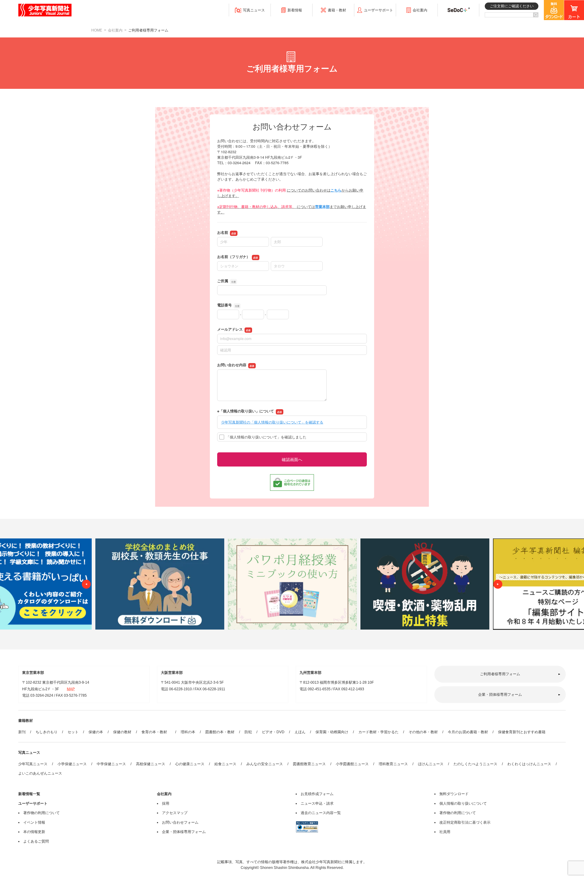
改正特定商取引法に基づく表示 (464, 822)
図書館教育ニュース (309, 764)
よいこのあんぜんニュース (40, 773)
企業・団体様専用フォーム (500, 694)
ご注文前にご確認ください (512, 6)
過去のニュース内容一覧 (321, 813)
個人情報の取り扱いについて (463, 803)
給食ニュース (225, 764)
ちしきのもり (46, 732)
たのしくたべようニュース (475, 764)
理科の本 (188, 732)
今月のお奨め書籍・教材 (468, 732)
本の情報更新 (34, 832)
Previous (86, 584)
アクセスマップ (175, 813)
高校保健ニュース (150, 764)
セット (73, 732)
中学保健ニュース (111, 764)
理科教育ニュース (393, 764)
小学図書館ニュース (352, 764)
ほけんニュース (430, 764)
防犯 (248, 732)
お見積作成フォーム (317, 794)
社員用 (444, 832)
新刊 (22, 732)
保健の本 (96, 732)
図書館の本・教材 (220, 732)
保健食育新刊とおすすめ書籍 (521, 732)
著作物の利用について (41, 813)
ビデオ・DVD (273, 732)
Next (497, 584)
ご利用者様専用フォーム (500, 674)
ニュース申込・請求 (317, 803)
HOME (96, 30)
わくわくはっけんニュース (529, 764)
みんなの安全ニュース (264, 764)
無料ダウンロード (454, 794)
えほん (300, 732)
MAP (71, 689)
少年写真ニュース (32, 764)
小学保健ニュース (72, 764)
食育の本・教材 (156, 732)
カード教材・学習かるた (378, 732)
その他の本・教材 (423, 732)
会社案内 (115, 30)
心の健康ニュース (189, 764)
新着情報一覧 (29, 794)
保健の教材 (122, 732)
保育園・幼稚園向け (331, 732)
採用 (165, 803)
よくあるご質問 (36, 841)
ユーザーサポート (32, 803)
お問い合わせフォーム (180, 822)
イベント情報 (34, 822)
